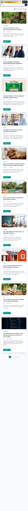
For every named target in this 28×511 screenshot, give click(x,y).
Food (4, 93)
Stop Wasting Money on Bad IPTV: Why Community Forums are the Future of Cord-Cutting (13, 335)
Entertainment (6, 331)
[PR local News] (2, 2)
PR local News (7, 2)
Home (4, 195)
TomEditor (5, 65)
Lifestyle (5, 161)
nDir (4, 31)
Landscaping (5, 25)
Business (5, 59)
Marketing (5, 229)
